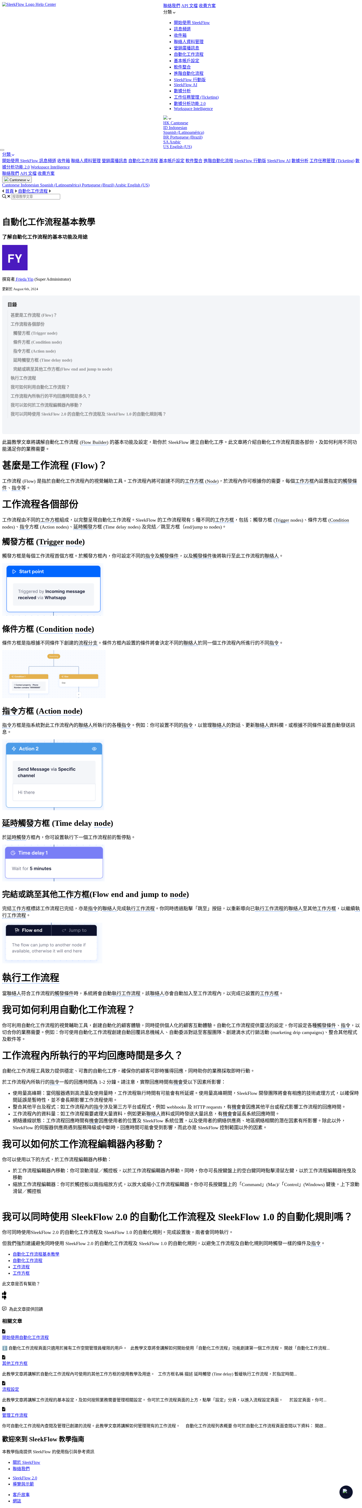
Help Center (46, 4)
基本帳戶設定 (186, 60)
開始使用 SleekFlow (192, 22)
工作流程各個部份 (28, 324)
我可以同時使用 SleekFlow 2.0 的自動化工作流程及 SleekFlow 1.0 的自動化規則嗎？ (88, 414)
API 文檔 (189, 5)
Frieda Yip (24, 279)
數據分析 (182, 91)
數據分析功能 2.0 (190, 103)
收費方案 (207, 5)
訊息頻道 (182, 29)
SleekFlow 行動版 (190, 80)
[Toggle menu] (2, 150)
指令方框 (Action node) (34, 351)
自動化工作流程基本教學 (36, 1254)
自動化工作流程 (189, 54)
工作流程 (21, 1267)
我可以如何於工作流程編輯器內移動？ (47, 405)
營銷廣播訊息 (186, 48)
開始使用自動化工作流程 (25, 1337)
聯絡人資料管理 (189, 41)
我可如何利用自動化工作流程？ (40, 387)
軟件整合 (182, 67)
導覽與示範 (23, 1484)
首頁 (9, 191)
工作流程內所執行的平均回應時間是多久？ (51, 396)
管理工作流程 (15, 1415)
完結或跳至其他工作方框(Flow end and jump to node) (62, 369)
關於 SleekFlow (26, 1462)
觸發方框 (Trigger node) (35, 333)
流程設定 (10, 1389)
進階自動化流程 (189, 73)
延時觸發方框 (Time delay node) (42, 360)
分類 (7, 154)
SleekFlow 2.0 (25, 1478)
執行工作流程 (23, 378)
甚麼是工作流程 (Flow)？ (34, 315)
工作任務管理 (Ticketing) (196, 97)
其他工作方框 (15, 1363)
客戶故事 (21, 1494)
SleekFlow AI (185, 85)
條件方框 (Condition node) (37, 342)
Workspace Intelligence (193, 108)
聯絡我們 (171, 5)
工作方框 (21, 1273)
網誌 (17, 1501)
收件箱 (180, 35)
